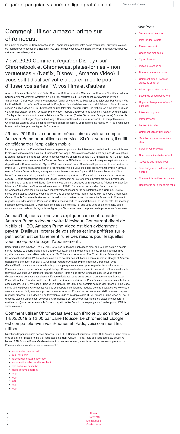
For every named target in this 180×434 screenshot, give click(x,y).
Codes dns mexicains (151, 53)
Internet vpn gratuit (149, 112)
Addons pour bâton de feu (153, 89)
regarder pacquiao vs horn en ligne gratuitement (58, 4)
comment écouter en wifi (26, 351)
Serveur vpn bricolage (151, 148)
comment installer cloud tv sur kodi (31, 362)
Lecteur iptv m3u (148, 125)
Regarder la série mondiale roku (157, 184)
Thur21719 (93, 417)
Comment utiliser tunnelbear (155, 132)
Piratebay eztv (147, 119)
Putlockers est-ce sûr (150, 66)
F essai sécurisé (148, 46)
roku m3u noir (20, 355)
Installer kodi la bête (150, 40)
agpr (14, 373)
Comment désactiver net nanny (156, 178)
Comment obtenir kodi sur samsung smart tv (153, 80)
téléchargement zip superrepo (29, 358)
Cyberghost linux (148, 59)
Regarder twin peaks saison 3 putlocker (155, 103)
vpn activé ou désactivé (25, 366)
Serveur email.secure (151, 33)
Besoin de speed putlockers (154, 95)
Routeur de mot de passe (153, 72)
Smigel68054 (93, 420)
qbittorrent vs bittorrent (25, 369)
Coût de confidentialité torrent (155, 155)
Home (93, 413)
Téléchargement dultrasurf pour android (156, 169)
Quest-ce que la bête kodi (153, 161)
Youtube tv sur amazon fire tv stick (155, 140)
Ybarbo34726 (93, 424)
